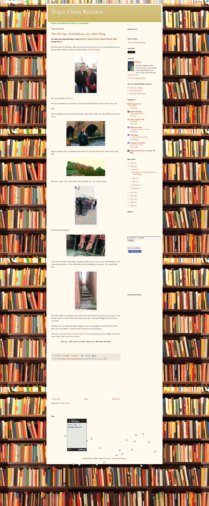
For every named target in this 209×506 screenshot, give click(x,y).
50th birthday (61, 359)
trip (96, 359)
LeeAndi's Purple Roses (138, 93)
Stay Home (133, 121)
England (74, 359)
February (135, 185)
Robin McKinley (136, 111)
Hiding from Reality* (137, 113)
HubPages (82, 450)
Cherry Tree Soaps (136, 88)
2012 (132, 196)
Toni (139, 62)
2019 (132, 163)
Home (86, 399)
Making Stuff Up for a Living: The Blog (143, 151)
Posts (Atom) (65, 403)
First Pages (134, 135)
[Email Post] (81, 356)
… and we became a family (139, 137)
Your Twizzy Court (136, 145)
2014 (132, 166)
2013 (132, 192)
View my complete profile (136, 78)
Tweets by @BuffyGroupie (136, 42)
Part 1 (84, 39)
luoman (108, 458)
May (134, 178)
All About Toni (132, 75)
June (134, 169)
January (135, 188)
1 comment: (75, 356)
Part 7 (59, 42)
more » (70, 449)
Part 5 (109, 39)
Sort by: (70, 424)
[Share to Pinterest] (95, 356)
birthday (68, 359)
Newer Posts (56, 399)
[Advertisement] (86, 379)
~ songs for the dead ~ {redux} (140, 129)
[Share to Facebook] (93, 356)
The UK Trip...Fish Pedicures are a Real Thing (78, 34)
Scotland (85, 359)
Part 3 (97, 39)
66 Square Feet (135, 104)
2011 (132, 199)
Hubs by (75, 420)
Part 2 (90, 39)
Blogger (123, 458)
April (134, 182)
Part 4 (103, 39)
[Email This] (86, 356)
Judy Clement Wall (137, 119)
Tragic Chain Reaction (77, 11)
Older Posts (116, 399)
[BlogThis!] (88, 356)
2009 (132, 205)
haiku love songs (136, 127)
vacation (100, 359)
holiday (80, 359)
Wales (105, 359)
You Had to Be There (138, 143)
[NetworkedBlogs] (134, 250)
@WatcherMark (94, 49)
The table (133, 106)
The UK (91, 359)
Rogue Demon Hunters (76, 333)
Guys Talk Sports (136, 90)
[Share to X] (91, 356)
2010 (132, 202)
